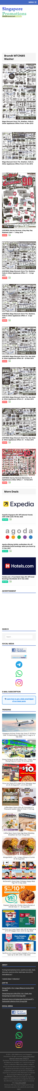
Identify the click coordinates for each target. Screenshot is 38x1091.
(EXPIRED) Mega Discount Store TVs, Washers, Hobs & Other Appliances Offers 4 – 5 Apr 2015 (18, 316)
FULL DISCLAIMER (20, 1083)
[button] (32, 2)
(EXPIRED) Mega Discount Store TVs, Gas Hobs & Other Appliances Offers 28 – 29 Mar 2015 (18, 357)
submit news (18, 1058)
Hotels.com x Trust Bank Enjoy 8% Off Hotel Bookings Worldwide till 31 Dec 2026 (18, 578)
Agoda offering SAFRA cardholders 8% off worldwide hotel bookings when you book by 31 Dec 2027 (18, 546)
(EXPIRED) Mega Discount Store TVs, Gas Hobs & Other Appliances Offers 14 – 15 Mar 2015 (18, 439)
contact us (26, 1058)
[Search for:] (19, 637)
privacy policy (27, 1056)
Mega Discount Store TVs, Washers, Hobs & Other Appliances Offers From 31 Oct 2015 (17, 163)
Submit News (7, 979)
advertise (12, 1058)
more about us (6, 974)
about (32, 1056)
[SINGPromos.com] (19, 12)
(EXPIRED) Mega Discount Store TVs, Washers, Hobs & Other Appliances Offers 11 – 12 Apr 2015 (18, 273)
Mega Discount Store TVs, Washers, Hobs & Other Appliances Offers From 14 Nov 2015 (17, 122)
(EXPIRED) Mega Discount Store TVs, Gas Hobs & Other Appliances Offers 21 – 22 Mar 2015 (18, 398)
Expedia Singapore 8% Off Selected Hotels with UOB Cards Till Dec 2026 (17, 516)
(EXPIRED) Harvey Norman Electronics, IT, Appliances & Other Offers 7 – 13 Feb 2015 (17, 479)
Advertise (16, 979)
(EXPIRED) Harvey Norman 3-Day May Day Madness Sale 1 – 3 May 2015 (17, 231)
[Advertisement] (19, 35)
